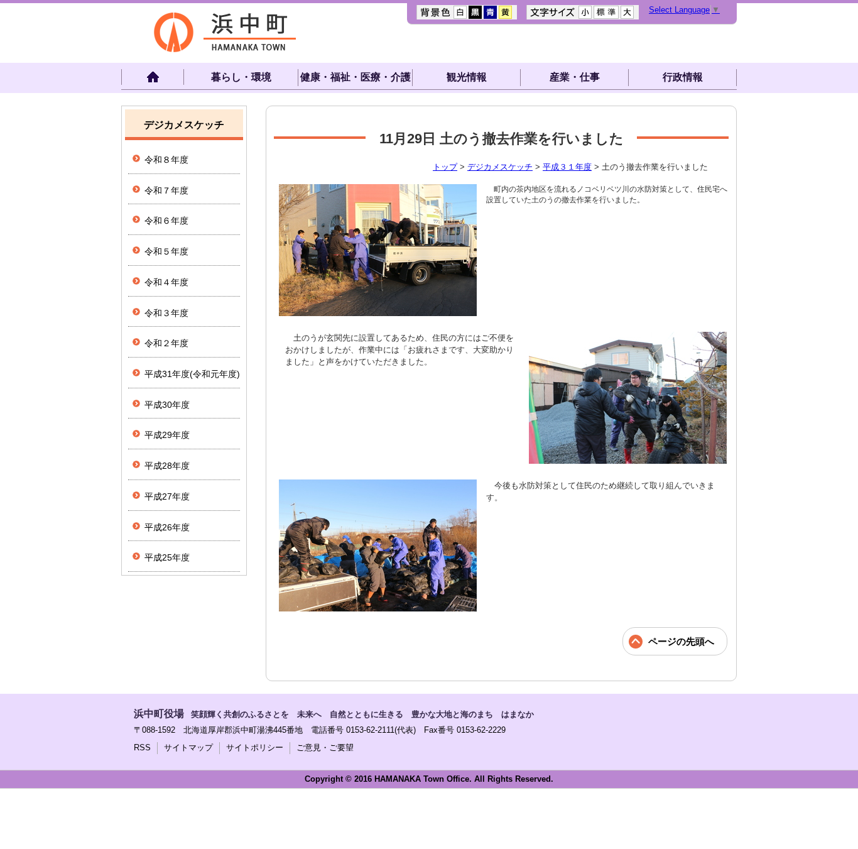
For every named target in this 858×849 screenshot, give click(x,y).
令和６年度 (166, 221)
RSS (142, 747)
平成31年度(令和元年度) (192, 374)
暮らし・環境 (241, 77)
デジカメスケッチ (500, 167)
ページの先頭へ (681, 641)
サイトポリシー (254, 747)
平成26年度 (167, 527)
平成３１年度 (567, 167)
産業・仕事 (575, 77)
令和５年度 (166, 251)
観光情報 (467, 77)
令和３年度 (166, 313)
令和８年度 (166, 160)
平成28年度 (167, 466)
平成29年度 (167, 435)
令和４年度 (166, 282)
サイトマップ (188, 747)
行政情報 (683, 77)
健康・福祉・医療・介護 (355, 77)
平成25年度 (167, 557)
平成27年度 (167, 496)
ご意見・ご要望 (325, 747)
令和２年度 (166, 343)
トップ (445, 167)
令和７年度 (166, 190)
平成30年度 (167, 405)
